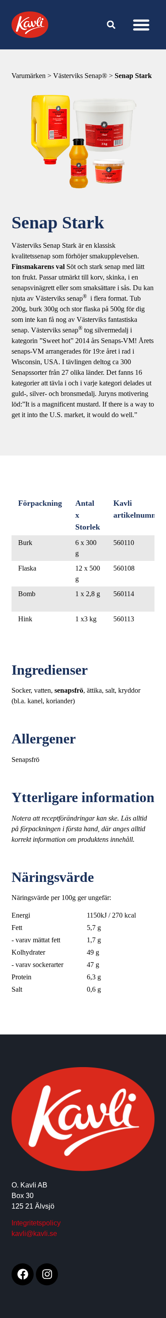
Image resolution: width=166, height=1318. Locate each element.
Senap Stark (133, 75)
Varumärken (29, 75)
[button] (141, 24)
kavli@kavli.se (34, 1233)
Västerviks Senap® (81, 75)
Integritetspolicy (36, 1223)
